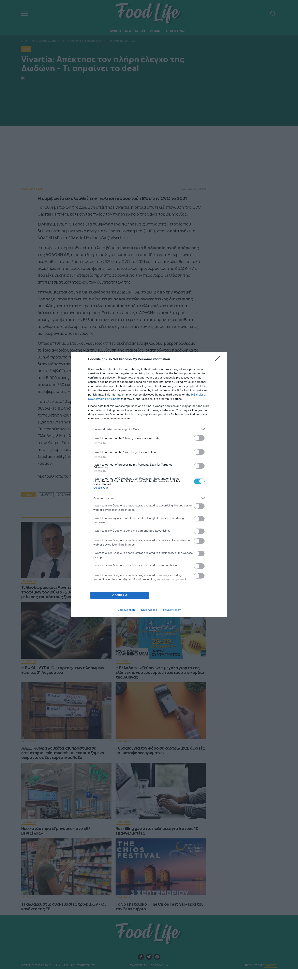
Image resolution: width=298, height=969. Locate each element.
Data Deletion (126, 609)
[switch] (199, 438)
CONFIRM (119, 595)
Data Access (149, 609)
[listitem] (149, 429)
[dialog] (149, 484)
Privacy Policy (172, 609)
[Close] (219, 359)
